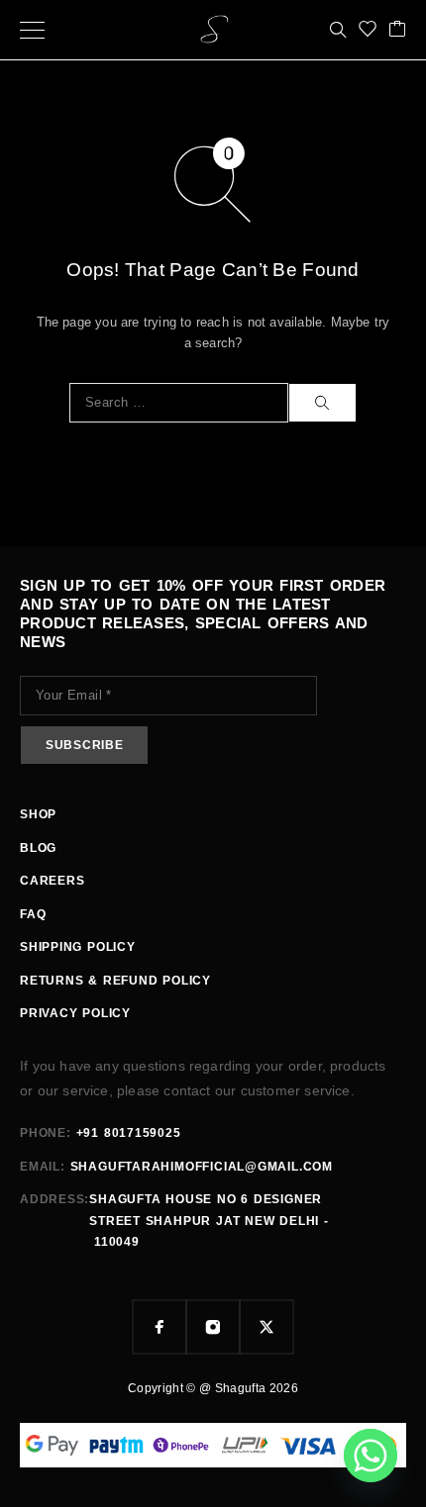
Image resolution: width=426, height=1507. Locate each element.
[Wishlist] (367, 30)
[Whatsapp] (370, 1455)
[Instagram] (213, 1327)
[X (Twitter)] (266, 1327)
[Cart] (397, 30)
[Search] (338, 30)
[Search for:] (178, 403)
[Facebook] (159, 1327)
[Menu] (32, 29)
